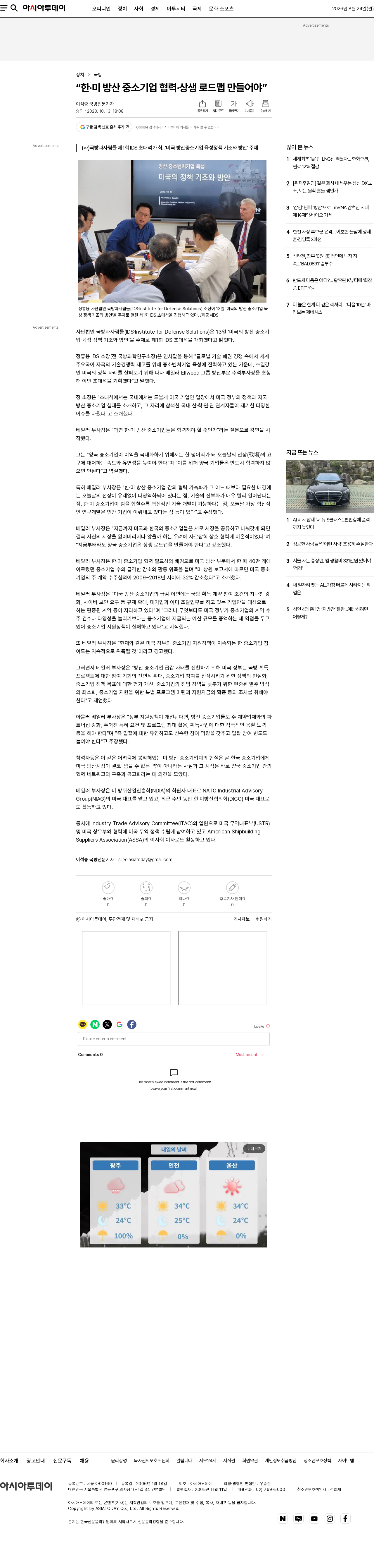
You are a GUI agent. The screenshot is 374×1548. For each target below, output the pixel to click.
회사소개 (9, 1461)
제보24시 (208, 1460)
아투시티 (176, 9)
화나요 (184, 887)
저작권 (229, 1460)
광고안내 (36, 1461)
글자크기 (234, 111)
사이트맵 (346, 1460)
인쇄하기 (265, 111)
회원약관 (250, 1460)
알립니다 (184, 1460)
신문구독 (62, 1461)
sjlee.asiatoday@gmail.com (145, 859)
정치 (122, 9)
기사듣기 (250, 111)
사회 (138, 9)
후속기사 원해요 (232, 887)
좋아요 (108, 887)
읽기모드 (218, 111)
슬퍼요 (146, 887)
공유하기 (202, 111)
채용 (84, 1461)
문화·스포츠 (221, 9)
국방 (98, 75)
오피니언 (101, 9)
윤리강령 (119, 1460)
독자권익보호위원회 (151, 1460)
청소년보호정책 (317, 1460)
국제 (197, 9)
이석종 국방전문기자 (95, 104)
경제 (155, 9)
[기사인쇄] (265, 104)
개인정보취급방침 (281, 1460)
